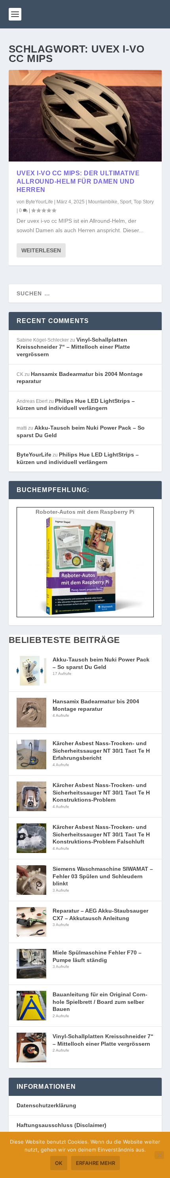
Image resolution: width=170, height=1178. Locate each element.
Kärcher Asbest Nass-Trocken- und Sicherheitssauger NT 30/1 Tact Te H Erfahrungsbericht (101, 750)
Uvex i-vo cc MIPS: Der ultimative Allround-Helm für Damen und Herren (78, 181)
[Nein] (159, 1155)
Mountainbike (102, 202)
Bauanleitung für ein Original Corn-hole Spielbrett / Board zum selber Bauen (100, 1001)
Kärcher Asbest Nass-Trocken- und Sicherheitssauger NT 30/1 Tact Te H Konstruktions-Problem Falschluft (101, 834)
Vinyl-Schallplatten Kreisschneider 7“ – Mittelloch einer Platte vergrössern (73, 346)
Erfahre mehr (95, 1163)
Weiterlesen (41, 250)
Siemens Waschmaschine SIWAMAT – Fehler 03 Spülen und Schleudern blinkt (103, 876)
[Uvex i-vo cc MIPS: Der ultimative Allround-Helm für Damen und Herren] (85, 116)
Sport (125, 202)
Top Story (144, 202)
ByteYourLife (39, 202)
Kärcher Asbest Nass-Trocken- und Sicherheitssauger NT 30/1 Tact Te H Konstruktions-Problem (101, 792)
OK (58, 1163)
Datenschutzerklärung (46, 1105)
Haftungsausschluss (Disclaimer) (61, 1125)
